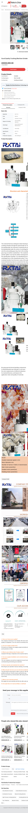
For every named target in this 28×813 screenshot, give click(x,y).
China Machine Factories (7, 790)
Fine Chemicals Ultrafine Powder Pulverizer (10, 771)
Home (2, 9)
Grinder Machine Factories (21, 790)
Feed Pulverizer (4, 776)
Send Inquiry (13, 69)
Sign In (3, 98)
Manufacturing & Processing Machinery (12, 9)
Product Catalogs (20, 769)
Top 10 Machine (5, 800)
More (2, 803)
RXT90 (15, 776)
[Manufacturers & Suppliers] (14, 2)
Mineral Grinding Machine (20, 794)
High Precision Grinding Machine (9, 797)
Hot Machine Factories (7, 794)
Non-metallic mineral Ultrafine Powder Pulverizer (11, 774)
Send (13, 713)
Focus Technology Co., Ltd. (17, 807)
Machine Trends (15, 800)
